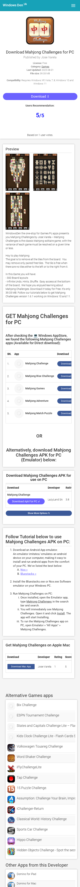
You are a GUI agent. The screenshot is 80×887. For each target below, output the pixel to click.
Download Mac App (21, 666)
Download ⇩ (40, 96)
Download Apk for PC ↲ (26, 501)
